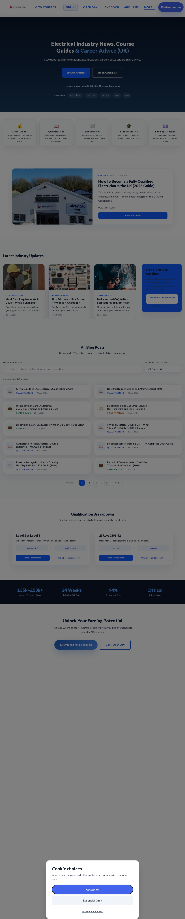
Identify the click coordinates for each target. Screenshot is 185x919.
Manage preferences (92, 911)
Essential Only (92, 900)
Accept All (92, 889)
